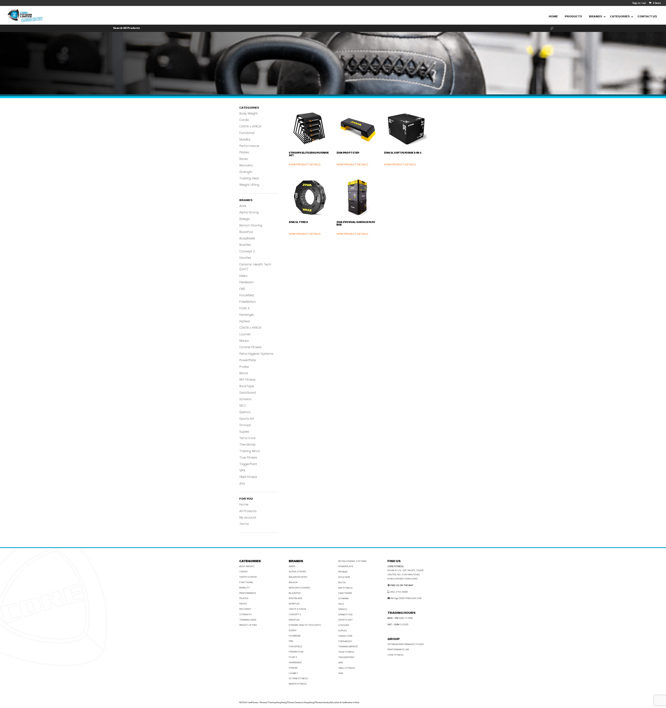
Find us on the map (401, 585)
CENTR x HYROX (250, 126)
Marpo (244, 341)
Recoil (243, 373)
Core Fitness (395, 655)
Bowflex (245, 245)
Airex (242, 206)
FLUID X (244, 308)
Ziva (242, 483)
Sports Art (246, 419)
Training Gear (249, 178)
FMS (242, 289)
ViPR (242, 470)
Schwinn (245, 399)
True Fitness (248, 457)
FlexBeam (246, 282)
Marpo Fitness (298, 684)
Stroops (245, 425)
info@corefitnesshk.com (405, 598)
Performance (249, 146)
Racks (243, 159)
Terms (244, 524)
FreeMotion (247, 302)
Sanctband (247, 393)
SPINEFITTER (345, 614)
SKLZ (242, 406)
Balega (244, 219)
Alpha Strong (249, 212)
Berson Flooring (250, 225)
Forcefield (246, 295)
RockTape (246, 386)
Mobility (244, 139)
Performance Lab (398, 649)
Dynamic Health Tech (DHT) (305, 625)
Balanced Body (298, 577)
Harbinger (246, 315)
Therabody (247, 444)
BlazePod (246, 232)
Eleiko (243, 276)
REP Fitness (247, 380)
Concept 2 (247, 251)
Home (243, 504)
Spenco (245, 412)
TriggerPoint (248, 464)
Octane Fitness (250, 347)
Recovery (246, 165)
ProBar (244, 367)
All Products (248, 511)
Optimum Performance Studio (405, 644)
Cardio (244, 120)
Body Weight (248, 113)
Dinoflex (245, 258)
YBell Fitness (248, 477)
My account (247, 517)
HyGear (244, 321)
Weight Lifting (249, 185)
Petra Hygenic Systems (256, 354)
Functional (246, 133)
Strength (245, 172)
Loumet (245, 334)
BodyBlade (247, 238)
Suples (244, 432)
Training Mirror (249, 451)
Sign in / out (639, 3)
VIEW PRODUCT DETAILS (305, 164)
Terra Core (247, 438)
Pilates (244, 152)
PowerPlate (247, 360)
